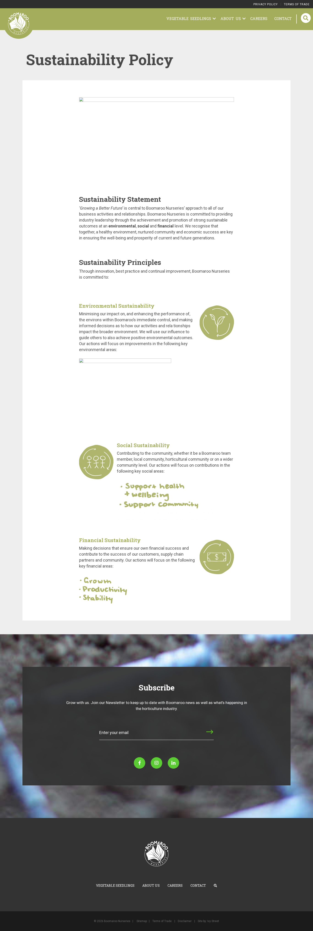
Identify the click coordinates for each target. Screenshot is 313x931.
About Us (231, 18)
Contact (283, 18)
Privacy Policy (265, 4)
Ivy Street (213, 921)
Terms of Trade (297, 4)
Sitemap (142, 921)
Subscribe (195, 736)
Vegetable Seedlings (189, 18)
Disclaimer (185, 921)
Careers (258, 18)
